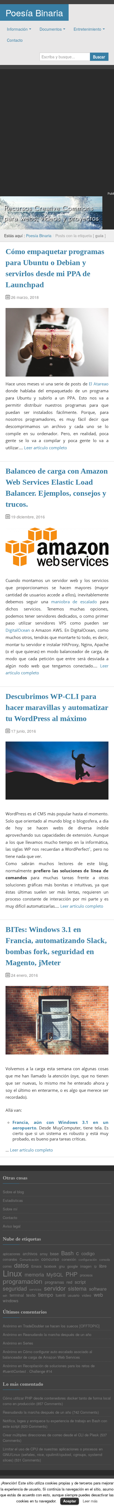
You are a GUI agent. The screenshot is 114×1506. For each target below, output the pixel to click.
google (72, 1266)
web (98, 1294)
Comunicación (29, 1259)
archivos (30, 1254)
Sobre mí (10, 1209)
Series (28, 1343)
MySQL (54, 1274)
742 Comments (85, 1412)
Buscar (99, 56)
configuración (88, 1259)
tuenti (60, 1295)
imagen (86, 1266)
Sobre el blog (13, 1191)
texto (31, 1295)
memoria (34, 1274)
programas (54, 1282)
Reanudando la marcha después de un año (57, 1334)
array (44, 1254)
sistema (77, 1288)
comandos (10, 1259)
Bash (67, 1253)
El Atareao (98, 384)
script (80, 1282)
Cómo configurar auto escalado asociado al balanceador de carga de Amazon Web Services (47, 1354)
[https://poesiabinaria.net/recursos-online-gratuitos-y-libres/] (51, 212)
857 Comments (49, 1403)
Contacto (15, 40)
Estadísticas (13, 1200)
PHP (71, 1274)
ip (95, 1266)
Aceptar (69, 1501)
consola (104, 1259)
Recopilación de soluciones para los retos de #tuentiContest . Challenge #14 (49, 1368)
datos (21, 1265)
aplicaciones (11, 1254)
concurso (50, 1259)
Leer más (90, 1501)
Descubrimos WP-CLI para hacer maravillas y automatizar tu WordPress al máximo (57, 707)
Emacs (36, 1266)
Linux (12, 1273)
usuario (73, 1295)
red (69, 1282)
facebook (50, 1266)
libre (103, 1266)
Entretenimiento (87, 29)
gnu (62, 1266)
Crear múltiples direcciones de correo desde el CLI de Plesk (51, 1434)
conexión (69, 1259)
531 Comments (27, 1460)
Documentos (51, 29)
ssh (5, 1295)
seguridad (15, 1288)
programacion (22, 1281)
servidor (55, 1288)
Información (17, 29)
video (86, 1295)
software (98, 1288)
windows (10, 1301)
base (54, 1254)
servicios (35, 1289)
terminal (17, 1295)
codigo (88, 1253)
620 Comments (34, 1426)
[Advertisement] (57, 134)
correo (7, 1266)
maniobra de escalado (74, 601)
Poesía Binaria (34, 12)
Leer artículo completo (45, 447)
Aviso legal (11, 1226)
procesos (86, 1275)
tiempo (45, 1294)
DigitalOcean (18, 630)
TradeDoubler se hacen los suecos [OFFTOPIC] (61, 1325)
